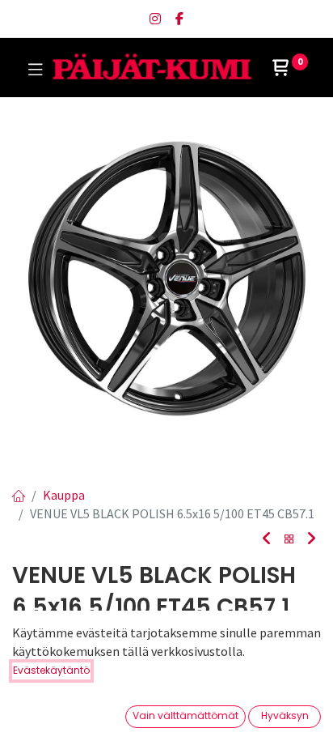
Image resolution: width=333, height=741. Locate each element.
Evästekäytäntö (51, 670)
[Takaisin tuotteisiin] (289, 539)
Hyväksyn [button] (285, 715)
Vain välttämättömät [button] (185, 715)
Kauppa (64, 495)
